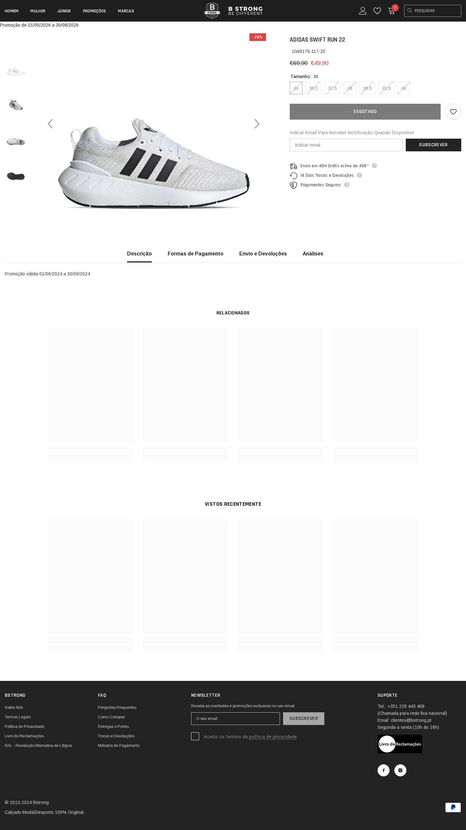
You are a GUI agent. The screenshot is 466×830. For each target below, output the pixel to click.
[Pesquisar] (432, 11)
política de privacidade (273, 736)
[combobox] (433, 10)
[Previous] (50, 124)
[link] (90, 450)
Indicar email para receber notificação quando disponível (352, 132)
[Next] (257, 124)
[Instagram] (400, 770)
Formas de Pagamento (195, 253)
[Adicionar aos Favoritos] (453, 112)
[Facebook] (384, 770)
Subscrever (433, 145)
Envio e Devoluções (263, 253)
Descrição (139, 253)
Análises (313, 253)
